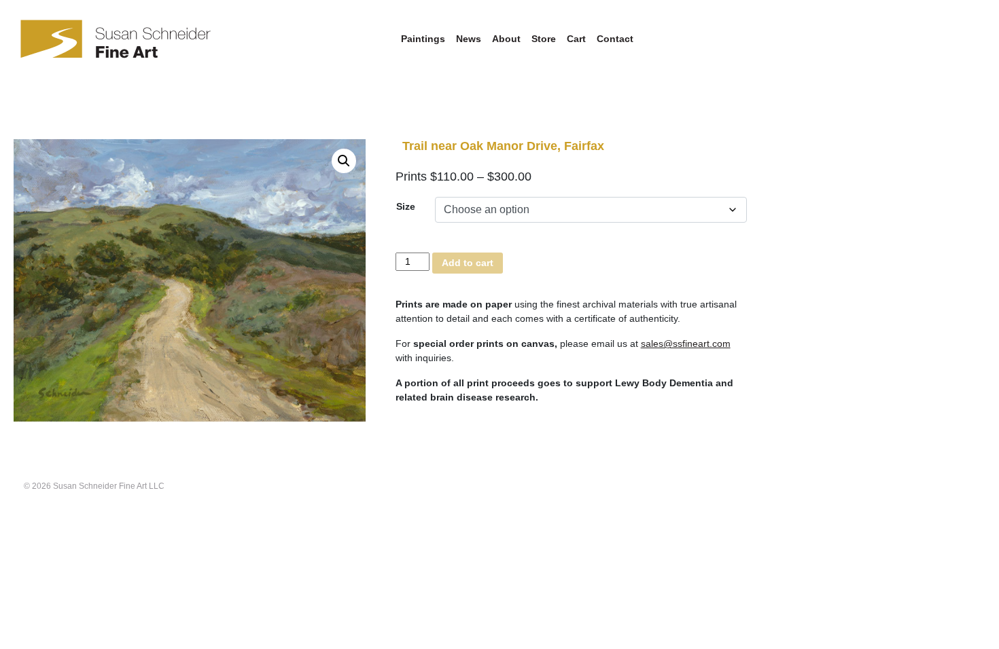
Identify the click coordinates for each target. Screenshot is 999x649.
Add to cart (467, 262)
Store (543, 38)
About (506, 38)
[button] (344, 161)
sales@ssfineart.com (686, 343)
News (468, 38)
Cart (576, 38)
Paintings (423, 38)
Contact (615, 38)
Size (405, 206)
